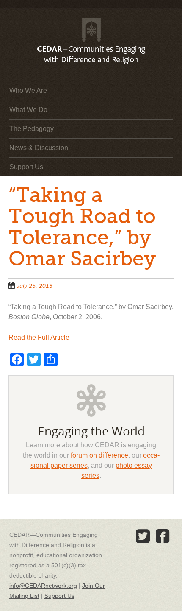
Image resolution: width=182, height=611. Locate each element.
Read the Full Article (38, 337)
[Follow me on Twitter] (143, 536)
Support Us (26, 166)
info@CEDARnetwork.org (43, 585)
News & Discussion (38, 147)
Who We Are (28, 90)
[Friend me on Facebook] (163, 536)
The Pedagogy (31, 128)
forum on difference (99, 455)
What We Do (28, 109)
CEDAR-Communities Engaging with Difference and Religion (91, 34)
